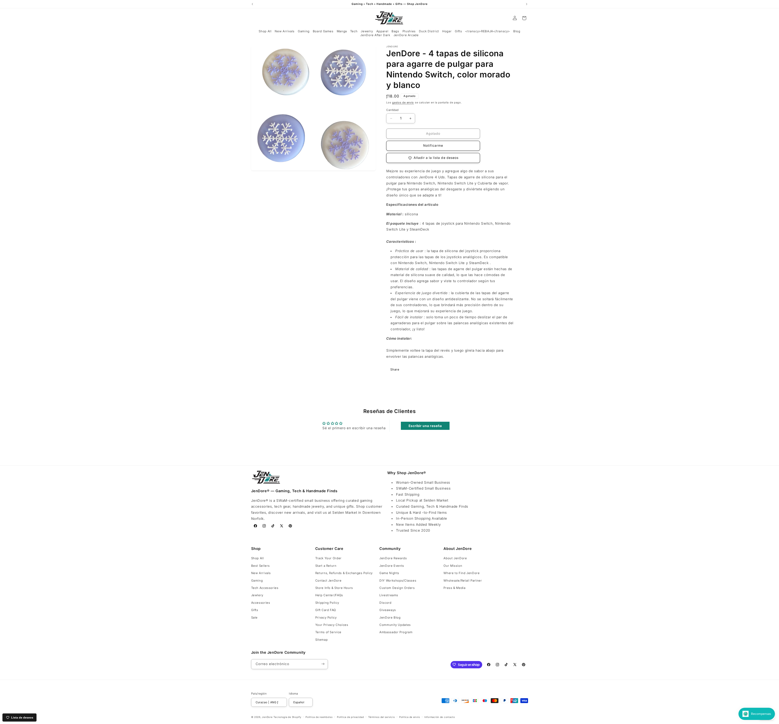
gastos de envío (403, 102)
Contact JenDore (328, 580)
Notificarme (433, 146)
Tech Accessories (265, 588)
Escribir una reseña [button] (425, 426)
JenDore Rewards (393, 558)
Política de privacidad (350, 716)
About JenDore (455, 558)
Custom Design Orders (397, 588)
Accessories (260, 603)
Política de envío (409, 716)
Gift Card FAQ (325, 610)
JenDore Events (391, 566)
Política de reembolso (319, 716)
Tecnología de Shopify (287, 716)
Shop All (257, 558)
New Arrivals (261, 573)
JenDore (267, 716)
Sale (254, 617)
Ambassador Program (395, 632)
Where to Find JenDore (461, 573)
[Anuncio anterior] (252, 4)
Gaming (257, 580)
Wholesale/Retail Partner (462, 580)
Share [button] (394, 369)
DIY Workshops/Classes (397, 580)
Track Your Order (328, 558)
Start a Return (326, 566)
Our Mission (452, 566)
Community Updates (395, 625)
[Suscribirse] (322, 664)
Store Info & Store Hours (334, 588)
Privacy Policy (326, 617)
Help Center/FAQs (329, 595)
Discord (385, 603)
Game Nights (389, 573)
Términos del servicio (381, 716)
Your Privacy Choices (331, 625)
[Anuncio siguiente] (526, 4)
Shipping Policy (327, 603)
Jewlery (257, 595)
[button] (265, 31)
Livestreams (388, 595)
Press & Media (454, 588)
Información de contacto (439, 716)
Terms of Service (328, 632)
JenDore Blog (390, 617)
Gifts (254, 610)
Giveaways (387, 610)
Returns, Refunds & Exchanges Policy (344, 573)
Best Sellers (260, 566)
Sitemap (321, 640)
